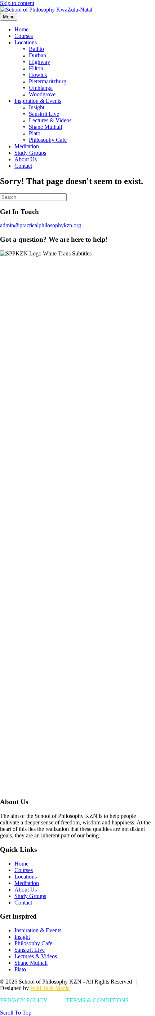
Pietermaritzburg (47, 81)
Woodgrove (42, 94)
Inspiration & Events (37, 101)
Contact (23, 166)
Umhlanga (41, 88)
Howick (38, 75)
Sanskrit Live (44, 114)
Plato (34, 133)
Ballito (36, 49)
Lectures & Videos (50, 120)
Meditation (26, 146)
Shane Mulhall (45, 127)
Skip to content (17, 3)
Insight (36, 107)
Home (21, 29)
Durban (37, 55)
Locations (25, 42)
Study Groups (30, 153)
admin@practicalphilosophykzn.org (40, 225)
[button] (15, 1013)
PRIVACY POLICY (23, 1000)
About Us (25, 159)
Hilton (36, 68)
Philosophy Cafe (48, 140)
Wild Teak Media (50, 988)
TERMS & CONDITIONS (97, 1000)
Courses (23, 36)
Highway (39, 62)
